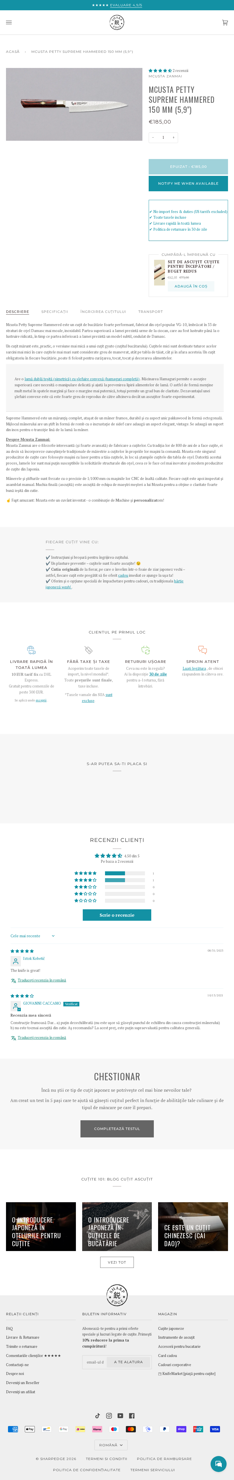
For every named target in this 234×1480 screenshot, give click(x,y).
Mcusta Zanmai (165, 76)
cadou (123, 575)
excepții (41, 700)
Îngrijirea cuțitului (103, 311)
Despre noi (15, 1373)
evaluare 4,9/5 (126, 5)
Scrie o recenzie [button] (117, 915)
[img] (22, 951)
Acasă (13, 51)
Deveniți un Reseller (22, 1382)
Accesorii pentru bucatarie (179, 1346)
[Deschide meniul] (14, 22)
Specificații (54, 311)
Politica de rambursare (164, 1459)
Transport (150, 311)
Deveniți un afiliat (20, 1391)
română (109, 1445)
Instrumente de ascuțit (176, 1337)
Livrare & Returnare (22, 1337)
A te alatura (128, 1362)
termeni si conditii (106, 1459)
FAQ (9, 1328)
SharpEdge (52, 1459)
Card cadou (167, 1355)
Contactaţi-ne (17, 1364)
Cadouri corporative (174, 1364)
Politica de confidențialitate (87, 1470)
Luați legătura (194, 668)
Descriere (17, 311)
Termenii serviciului (152, 1470)
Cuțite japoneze (171, 1328)
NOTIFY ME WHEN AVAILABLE (188, 183)
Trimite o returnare (21, 1346)
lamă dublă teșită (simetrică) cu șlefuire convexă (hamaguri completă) (82, 379)
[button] (161, 70)
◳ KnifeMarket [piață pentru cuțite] (186, 1373)
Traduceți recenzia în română (42, 980)
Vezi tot (117, 1262)
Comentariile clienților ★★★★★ (33, 1355)
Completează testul (117, 1129)
